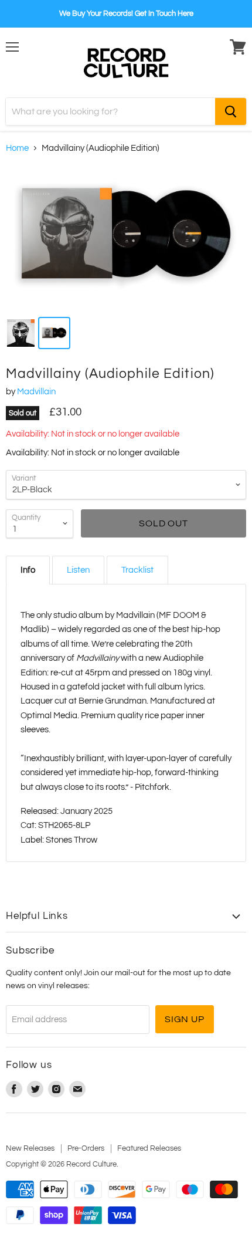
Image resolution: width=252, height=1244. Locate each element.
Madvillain (36, 391)
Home (17, 148)
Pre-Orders (85, 1148)
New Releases (30, 1148)
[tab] (28, 570)
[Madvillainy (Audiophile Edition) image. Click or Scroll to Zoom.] (126, 237)
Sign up (185, 1019)
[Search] (230, 111)
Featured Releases (149, 1148)
